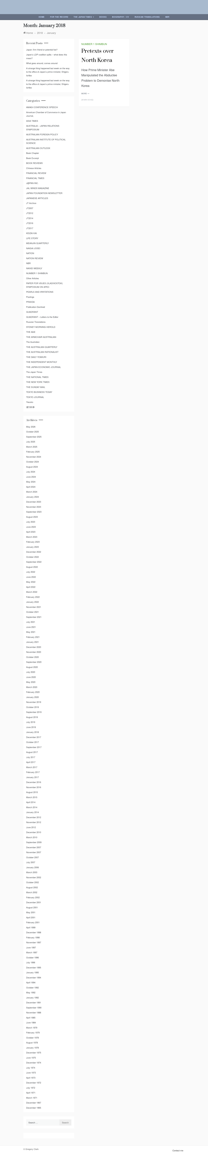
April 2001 (30, 917)
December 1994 (33, 977)
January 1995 (32, 972)
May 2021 (30, 631)
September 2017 (33, 747)
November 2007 (33, 852)
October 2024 (32, 461)
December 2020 (33, 646)
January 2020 (32, 697)
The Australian (32, 341)
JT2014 (29, 218)
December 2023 (33, 501)
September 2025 (33, 436)
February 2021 (33, 636)
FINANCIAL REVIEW (36, 173)
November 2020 (33, 651)
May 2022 (30, 581)
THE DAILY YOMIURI (36, 356)
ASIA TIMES (32, 120)
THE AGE (30, 331)
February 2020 (33, 691)
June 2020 (31, 677)
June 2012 (31, 827)
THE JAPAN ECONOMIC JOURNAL (43, 366)
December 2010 (33, 832)
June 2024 (31, 476)
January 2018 (32, 732)
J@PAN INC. (32, 183)
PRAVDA (30, 301)
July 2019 (30, 722)
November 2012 (33, 822)
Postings (30, 296)
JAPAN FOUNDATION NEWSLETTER (44, 193)
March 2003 (31, 872)
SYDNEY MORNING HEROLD (40, 326)
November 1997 (33, 942)
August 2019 (32, 717)
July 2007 (30, 862)
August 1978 (32, 1042)
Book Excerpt (32, 158)
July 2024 (30, 471)
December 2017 (33, 737)
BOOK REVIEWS (34, 163)
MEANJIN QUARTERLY (37, 243)
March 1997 (31, 952)
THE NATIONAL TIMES (37, 377)
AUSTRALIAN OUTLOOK (38, 148)
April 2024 (30, 486)
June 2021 (31, 626)
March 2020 (31, 687)
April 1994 (30, 982)
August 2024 (32, 466)
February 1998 (33, 937)
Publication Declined (35, 306)
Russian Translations (147, 17)
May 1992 (30, 992)
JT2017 (29, 228)
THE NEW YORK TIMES (38, 381)
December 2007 (33, 847)
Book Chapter (32, 152)
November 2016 (33, 787)
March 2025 (31, 446)
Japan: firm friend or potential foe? (41, 49)
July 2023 (30, 521)
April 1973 (30, 1077)
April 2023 (30, 531)
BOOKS (103, 17)
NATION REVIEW (34, 258)
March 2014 (31, 807)
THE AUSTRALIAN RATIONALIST (42, 351)
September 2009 (33, 842)
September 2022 (33, 561)
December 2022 (33, 551)
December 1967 (33, 1102)
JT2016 (29, 223)
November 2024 (33, 456)
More (84, 93)
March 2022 (31, 591)
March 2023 (31, 536)
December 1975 (33, 1052)
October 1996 (32, 957)
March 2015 (31, 797)
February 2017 (33, 772)
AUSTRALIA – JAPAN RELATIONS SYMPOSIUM (42, 127)
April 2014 (30, 802)
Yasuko (29, 401)
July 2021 (30, 621)
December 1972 (33, 1082)
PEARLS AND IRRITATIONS (39, 291)
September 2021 (33, 616)
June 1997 (31, 947)
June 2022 (31, 576)
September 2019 (33, 712)
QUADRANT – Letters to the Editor (42, 316)
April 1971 (30, 1092)
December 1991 (33, 1002)
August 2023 (32, 516)
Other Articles (32, 278)
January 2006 (32, 867)
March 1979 (31, 1027)
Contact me (177, 1150)
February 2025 (33, 451)
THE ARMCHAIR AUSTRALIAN (41, 336)
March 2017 (31, 767)
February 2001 (33, 922)
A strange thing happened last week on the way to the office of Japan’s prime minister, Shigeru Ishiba (48, 72)
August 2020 (32, 667)
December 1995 (33, 967)
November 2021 (33, 606)
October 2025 (32, 431)
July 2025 (30, 441)
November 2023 (33, 506)
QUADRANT (32, 311)
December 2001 (33, 902)
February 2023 (33, 541)
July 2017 (30, 757)
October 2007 (32, 857)
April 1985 (30, 1017)
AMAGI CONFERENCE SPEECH (42, 107)
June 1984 (31, 1022)
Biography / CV (120, 17)
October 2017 (32, 742)
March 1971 (31, 1097)
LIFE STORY (32, 238)
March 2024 (31, 491)
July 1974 (30, 1067)
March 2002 (31, 892)
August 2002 (32, 887)
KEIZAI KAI (31, 233)
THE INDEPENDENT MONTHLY (41, 361)
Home (42, 17)
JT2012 (29, 213)
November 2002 (33, 877)
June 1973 (31, 1072)
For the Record (59, 17)
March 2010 (31, 837)
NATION (30, 253)
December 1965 (33, 1107)
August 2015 (32, 792)
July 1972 (30, 1087)
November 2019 (33, 702)
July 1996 (30, 962)
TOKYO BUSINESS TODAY (39, 391)
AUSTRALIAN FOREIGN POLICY (42, 134)
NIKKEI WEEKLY (34, 268)
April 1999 (30, 927)
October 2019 (32, 707)
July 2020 (30, 671)
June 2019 (31, 727)
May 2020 (30, 681)
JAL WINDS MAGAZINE (37, 188)
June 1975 (31, 1057)
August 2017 (32, 752)
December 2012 (33, 817)
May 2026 (30, 426)
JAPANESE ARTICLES (37, 198)
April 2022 (30, 586)
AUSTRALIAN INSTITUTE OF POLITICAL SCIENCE (46, 141)
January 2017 (32, 777)
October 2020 (32, 657)
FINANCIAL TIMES (35, 178)
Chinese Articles (33, 168)
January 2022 (32, 601)
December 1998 (33, 932)
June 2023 (31, 526)
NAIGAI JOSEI (33, 248)
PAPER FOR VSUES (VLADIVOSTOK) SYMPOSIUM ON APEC (44, 285)
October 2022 (32, 556)
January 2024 (32, 496)
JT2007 (29, 208)
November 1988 (33, 1012)
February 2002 (33, 897)
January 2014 (32, 812)
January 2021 (32, 641)
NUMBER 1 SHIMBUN (94, 44)
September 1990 (33, 1007)
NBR (167, 17)
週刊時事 (30, 407)
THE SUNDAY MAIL (35, 387)
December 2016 (33, 782)
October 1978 (32, 1037)
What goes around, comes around (41, 63)
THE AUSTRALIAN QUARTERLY (41, 346)
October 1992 (32, 987)
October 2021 (32, 611)
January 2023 (32, 546)
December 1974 (33, 1062)
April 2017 (30, 762)
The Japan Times (83, 17)
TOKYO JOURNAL (35, 397)
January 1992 (32, 997)
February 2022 (33, 596)
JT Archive (31, 203)
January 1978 (32, 1047)
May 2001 (30, 912)
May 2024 (30, 481)
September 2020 (33, 661)
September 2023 (33, 511)
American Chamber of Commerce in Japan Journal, (46, 114)
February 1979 (33, 1032)
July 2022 (30, 571)
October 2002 (32, 882)
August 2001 (32, 907)
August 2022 (32, 566)
